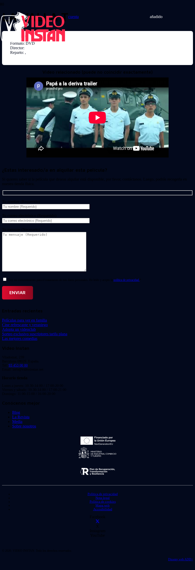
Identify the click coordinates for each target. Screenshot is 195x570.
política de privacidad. (126, 280)
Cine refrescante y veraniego (25, 325)
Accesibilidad (102, 509)
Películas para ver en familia (24, 320)
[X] (97, 521)
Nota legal (102, 498)
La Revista (20, 417)
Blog (16, 412)
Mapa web (102, 505)
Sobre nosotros (24, 426)
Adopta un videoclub (19, 329)
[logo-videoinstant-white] (32, 41)
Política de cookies (103, 501)
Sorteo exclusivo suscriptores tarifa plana (34, 334)
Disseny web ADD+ (180, 559)
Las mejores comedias (19, 338)
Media (17, 421)
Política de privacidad (103, 494)
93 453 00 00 (18, 365)
